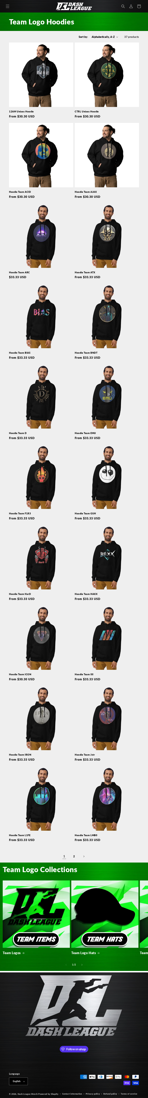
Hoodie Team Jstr (85, 754)
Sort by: (83, 36)
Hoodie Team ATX (85, 272)
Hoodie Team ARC (19, 272)
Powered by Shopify (48, 1094)
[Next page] (84, 856)
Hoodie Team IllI (84, 674)
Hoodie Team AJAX (86, 191)
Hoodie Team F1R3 (20, 513)
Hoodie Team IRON (20, 754)
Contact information (72, 1094)
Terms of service (129, 1094)
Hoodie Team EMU (85, 433)
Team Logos (12, 953)
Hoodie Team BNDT (86, 352)
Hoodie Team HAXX (86, 594)
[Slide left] (66, 965)
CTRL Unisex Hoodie (87, 111)
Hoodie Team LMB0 (86, 835)
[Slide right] (82, 965)
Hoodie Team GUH (85, 513)
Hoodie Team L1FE (20, 835)
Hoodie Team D (18, 433)
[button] (8, 6)
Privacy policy (93, 1094)
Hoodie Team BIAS (20, 352)
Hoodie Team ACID (20, 191)
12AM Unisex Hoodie (21, 111)
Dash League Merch (28, 1094)
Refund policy (110, 1094)
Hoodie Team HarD (20, 594)
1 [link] (64, 856)
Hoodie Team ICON (20, 674)
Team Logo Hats (83, 953)
